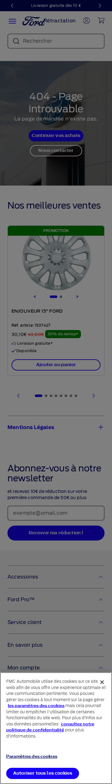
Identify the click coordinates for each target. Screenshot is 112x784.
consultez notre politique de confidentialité (50, 727)
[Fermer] (102, 682)
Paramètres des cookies (31, 756)
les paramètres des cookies (36, 706)
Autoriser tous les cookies (42, 773)
